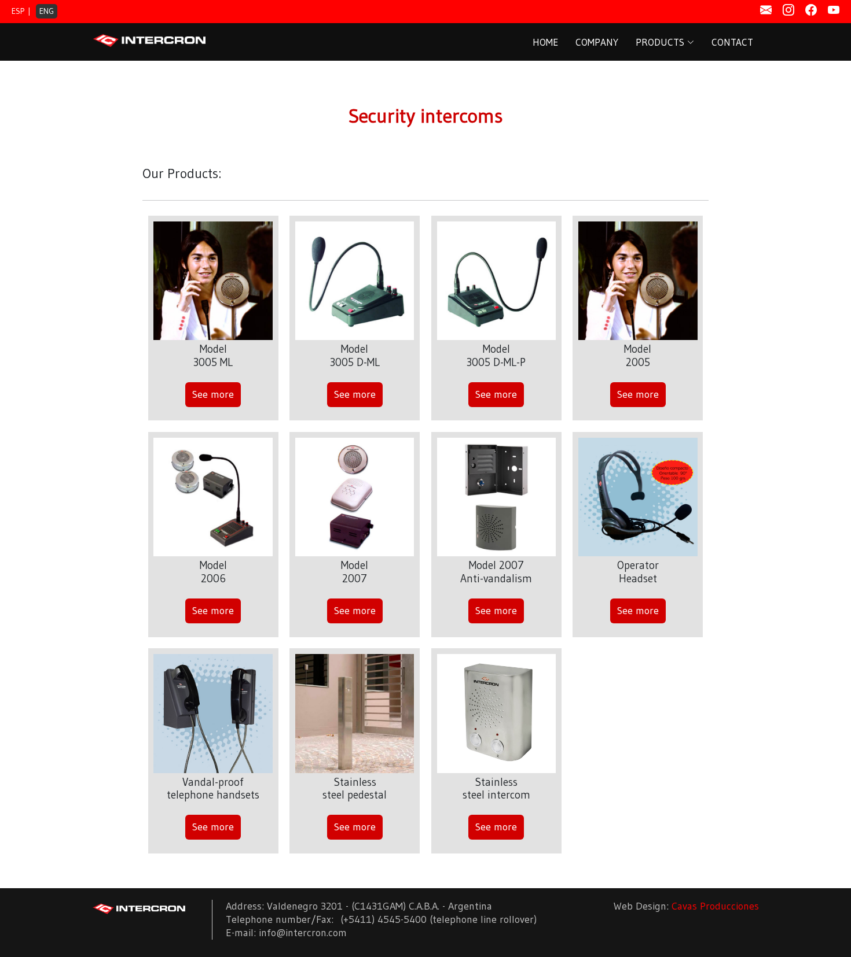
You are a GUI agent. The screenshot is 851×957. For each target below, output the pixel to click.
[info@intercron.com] (766, 10)
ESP (18, 11)
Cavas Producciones (715, 906)
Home (545, 42)
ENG (46, 11)
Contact (732, 42)
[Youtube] (833, 10)
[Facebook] (811, 10)
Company (596, 42)
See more (213, 394)
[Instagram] (788, 10)
